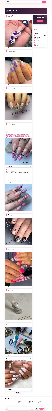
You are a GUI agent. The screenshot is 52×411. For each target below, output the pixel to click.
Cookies (29, 402)
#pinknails (9, 134)
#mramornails (10, 360)
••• (30, 16)
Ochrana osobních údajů (31, 400)
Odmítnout (36, 408)
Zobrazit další (19, 392)
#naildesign (10, 326)
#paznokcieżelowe (8, 135)
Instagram (39, 400)
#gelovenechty (8, 137)
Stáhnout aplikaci (40, 21)
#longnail (25, 17)
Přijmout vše (41, 408)
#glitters (24, 360)
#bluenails (21, 326)
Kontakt (33, 1)
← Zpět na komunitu (8, 6)
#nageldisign (16, 136)
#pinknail (18, 326)
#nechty (17, 135)
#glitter (15, 134)
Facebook (39, 401)
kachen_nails (9, 358)
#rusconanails (20, 136)
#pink (22, 136)
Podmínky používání (31, 401)
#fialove (12, 17)
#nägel (24, 134)
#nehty (20, 135)
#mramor (14, 17)
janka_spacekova (10, 123)
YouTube (39, 402)
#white (18, 360)
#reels (26, 135)
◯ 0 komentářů (10, 166)
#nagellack (27, 134)
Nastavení (32, 408)
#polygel (12, 135)
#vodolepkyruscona (8, 55)
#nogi (24, 136)
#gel (24, 135)
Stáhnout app (44, 1)
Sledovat (45, 35)
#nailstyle (24, 326)
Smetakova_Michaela (11, 50)
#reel (28, 135)
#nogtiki (26, 136)
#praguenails (22, 17)
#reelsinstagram (8, 136)
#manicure (29, 136)
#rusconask (12, 136)
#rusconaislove (18, 17)
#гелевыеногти (12, 137)
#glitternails (18, 134)
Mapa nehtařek (26, 1)
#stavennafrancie (8, 18)
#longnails (21, 134)
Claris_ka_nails (10, 248)
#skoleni (13, 326)
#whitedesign (21, 360)
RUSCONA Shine (21, 1)
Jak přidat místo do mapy (31, 406)
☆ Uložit (30, 166)
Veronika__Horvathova (11, 15)
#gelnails (22, 135)
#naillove (27, 326)
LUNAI (9, 214)
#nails (7, 134)
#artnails (15, 326)
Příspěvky (30, 1)
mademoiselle (10, 289)
